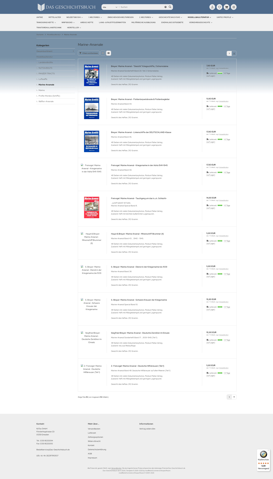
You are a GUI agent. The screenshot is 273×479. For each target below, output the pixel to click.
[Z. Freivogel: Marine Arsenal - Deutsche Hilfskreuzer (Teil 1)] (91, 375)
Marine (42, 90)
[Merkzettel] (219, 7)
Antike (39, 17)
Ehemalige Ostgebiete (172, 22)
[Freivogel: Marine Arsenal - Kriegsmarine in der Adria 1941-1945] (91, 174)
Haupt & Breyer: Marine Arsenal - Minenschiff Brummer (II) (137, 233)
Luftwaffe (43, 79)
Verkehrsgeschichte (199, 22)
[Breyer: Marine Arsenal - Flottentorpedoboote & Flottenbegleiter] (91, 108)
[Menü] (268, 451)
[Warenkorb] (226, 7)
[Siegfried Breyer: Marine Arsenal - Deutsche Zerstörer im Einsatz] (91, 342)
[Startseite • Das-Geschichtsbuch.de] (66, 11)
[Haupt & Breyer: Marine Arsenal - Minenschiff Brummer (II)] (91, 243)
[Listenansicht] (108, 53)
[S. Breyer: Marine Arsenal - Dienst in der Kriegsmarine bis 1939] (91, 276)
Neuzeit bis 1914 (73, 17)
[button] (110, 7)
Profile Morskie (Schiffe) (49, 96)
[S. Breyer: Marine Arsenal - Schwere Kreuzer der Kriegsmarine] (91, 309)
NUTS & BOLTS (45, 68)
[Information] (165, 7)
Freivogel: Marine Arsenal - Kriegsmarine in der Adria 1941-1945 (139, 165)
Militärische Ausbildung (143, 22)
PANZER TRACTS (47, 73)
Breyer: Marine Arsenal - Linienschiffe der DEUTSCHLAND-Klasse (141, 132)
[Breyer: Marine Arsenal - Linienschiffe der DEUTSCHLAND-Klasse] (91, 141)
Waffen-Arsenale (46, 101)
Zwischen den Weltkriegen (120, 17)
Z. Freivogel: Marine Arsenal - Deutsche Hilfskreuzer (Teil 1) (137, 366)
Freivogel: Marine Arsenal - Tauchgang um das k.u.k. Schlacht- (139, 198)
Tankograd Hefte (45, 22)
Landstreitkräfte (46, 62)
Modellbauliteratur (198, 17)
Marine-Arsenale (46, 84)
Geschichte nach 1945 (169, 17)
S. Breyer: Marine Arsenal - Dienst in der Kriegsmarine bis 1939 (139, 267)
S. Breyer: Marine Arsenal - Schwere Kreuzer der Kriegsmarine (139, 300)
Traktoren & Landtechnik (48, 27)
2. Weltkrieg (145, 17)
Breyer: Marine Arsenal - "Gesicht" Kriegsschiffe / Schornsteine (139, 66)
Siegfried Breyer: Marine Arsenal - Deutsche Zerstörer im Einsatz (140, 333)
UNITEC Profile (224, 17)
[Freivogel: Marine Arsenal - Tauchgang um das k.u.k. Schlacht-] (91, 207)
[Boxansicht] (102, 53)
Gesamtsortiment (44, 51)
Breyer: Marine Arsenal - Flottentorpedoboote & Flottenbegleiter (140, 99)
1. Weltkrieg (94, 17)
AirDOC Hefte (86, 22)
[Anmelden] (212, 7)
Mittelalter (55, 17)
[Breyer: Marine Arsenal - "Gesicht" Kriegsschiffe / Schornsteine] (91, 75)
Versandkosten (223, 68)
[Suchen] (170, 7)
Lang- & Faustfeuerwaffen (112, 22)
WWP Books (67, 22)
